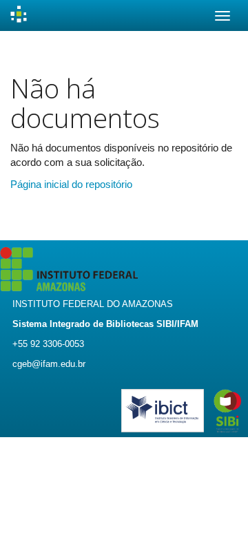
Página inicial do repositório (71, 184)
